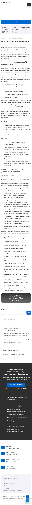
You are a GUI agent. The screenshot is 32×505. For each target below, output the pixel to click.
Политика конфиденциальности (13, 490)
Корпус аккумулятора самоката (13, 342)
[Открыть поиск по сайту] (29, 4)
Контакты (6, 488)
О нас (5, 485)
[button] (7, 175)
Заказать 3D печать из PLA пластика (16, 298)
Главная (6, 476)
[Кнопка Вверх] (27, 497)
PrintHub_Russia (25, 27)
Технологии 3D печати (10, 478)
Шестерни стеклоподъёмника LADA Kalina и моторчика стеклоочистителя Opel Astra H (16, 335)
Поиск (3, 309)
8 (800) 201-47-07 (5, 28)
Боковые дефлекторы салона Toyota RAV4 (16, 340)
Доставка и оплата (9, 480)
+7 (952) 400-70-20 (15, 28)
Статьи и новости (9, 483)
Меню (17, 22)
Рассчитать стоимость (16, 384)
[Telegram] (27, 500)
